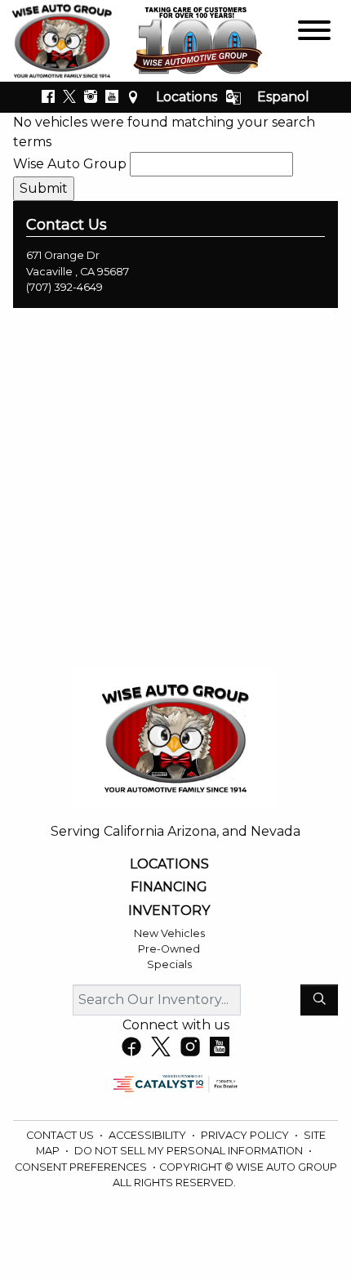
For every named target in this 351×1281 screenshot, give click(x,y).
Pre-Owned (169, 949)
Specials (169, 964)
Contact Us (61, 1135)
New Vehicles (169, 933)
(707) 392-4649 (64, 287)
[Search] (319, 999)
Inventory (169, 911)
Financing (169, 887)
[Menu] (314, 33)
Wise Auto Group (70, 164)
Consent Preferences (81, 1167)
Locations (186, 97)
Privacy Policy (246, 1135)
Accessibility (149, 1135)
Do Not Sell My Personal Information (189, 1151)
